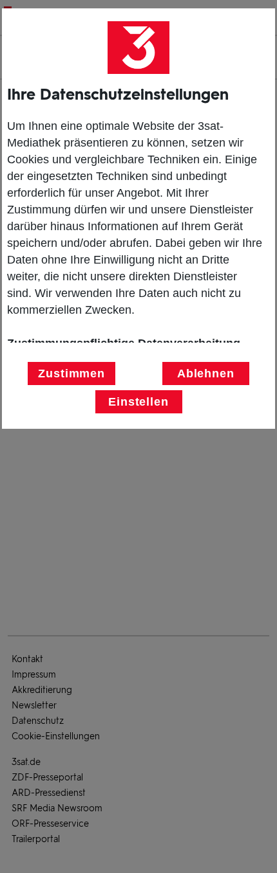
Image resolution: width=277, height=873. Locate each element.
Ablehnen (205, 373)
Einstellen (138, 401)
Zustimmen (71, 373)
